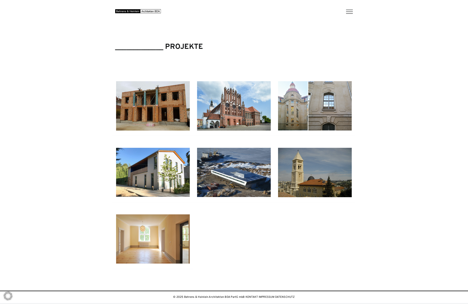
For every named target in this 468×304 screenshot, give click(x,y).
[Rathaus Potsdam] (315, 105)
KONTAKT (252, 297)
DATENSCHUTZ (285, 297)
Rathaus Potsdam (285, 141)
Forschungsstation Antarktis (211, 207)
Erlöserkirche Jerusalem (289, 207)
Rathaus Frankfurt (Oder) (209, 141)
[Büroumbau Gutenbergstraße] (153, 239)
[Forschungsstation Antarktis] (234, 172)
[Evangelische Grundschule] (153, 172)
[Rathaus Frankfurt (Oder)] (234, 105)
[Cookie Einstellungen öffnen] (8, 299)
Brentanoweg (120, 141)
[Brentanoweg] (153, 105)
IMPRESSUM (266, 297)
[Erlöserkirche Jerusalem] (315, 172)
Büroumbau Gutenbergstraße (130, 274)
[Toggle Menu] (349, 12)
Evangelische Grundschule (128, 207)
